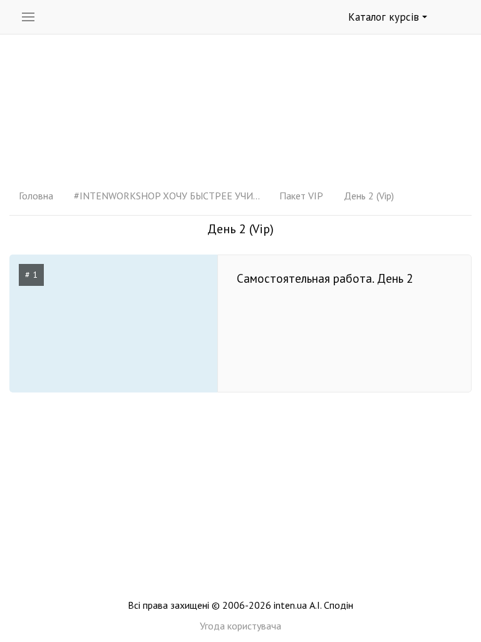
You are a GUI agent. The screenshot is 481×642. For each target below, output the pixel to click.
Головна (36, 195)
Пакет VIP (301, 195)
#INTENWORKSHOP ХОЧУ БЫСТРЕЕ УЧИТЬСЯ (168, 195)
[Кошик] (457, 18)
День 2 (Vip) (369, 195)
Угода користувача (240, 625)
